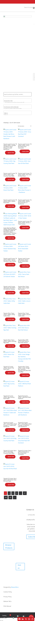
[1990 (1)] (17, 113)
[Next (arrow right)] (2, 620)
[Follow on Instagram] (25, 1)
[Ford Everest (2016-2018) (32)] (17, 107)
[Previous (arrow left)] (0, 620)
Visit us (19, 566)
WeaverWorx (15, 587)
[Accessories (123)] (17, 101)
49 (10, 497)
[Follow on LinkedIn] (29, 1)
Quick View (11, 152)
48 (6, 497)
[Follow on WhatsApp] (32, 1)
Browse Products (8, 546)
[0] (17, 99)
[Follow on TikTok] (32, 542)
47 (25, 493)
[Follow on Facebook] (28, 542)
